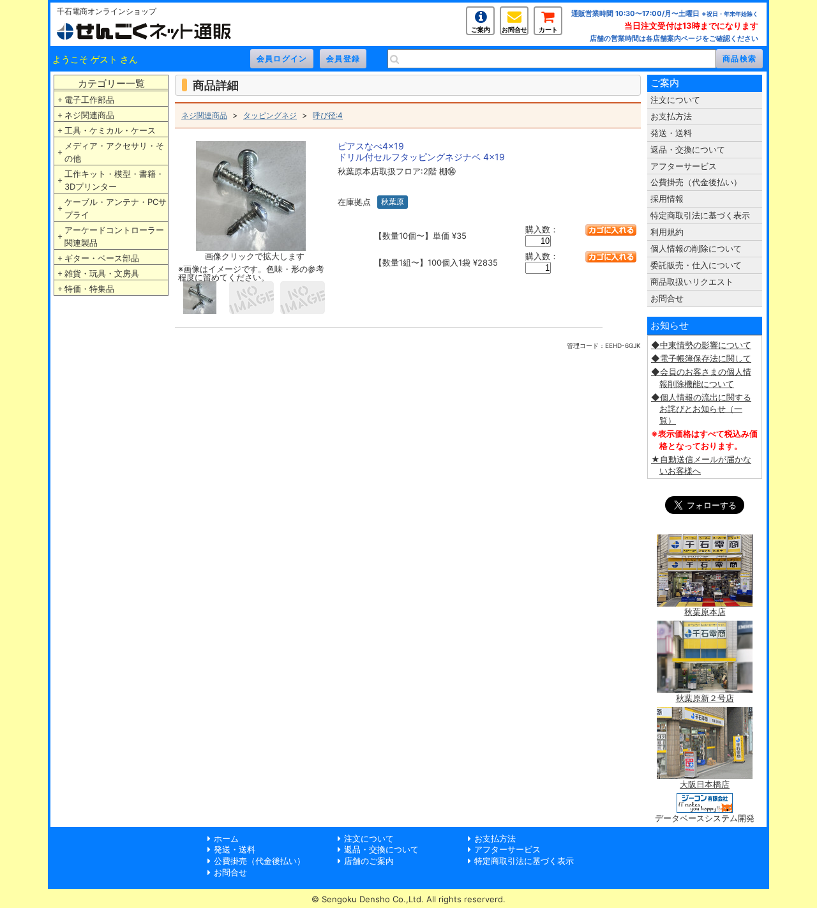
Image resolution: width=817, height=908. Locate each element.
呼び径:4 (328, 115)
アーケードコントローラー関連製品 (114, 236)
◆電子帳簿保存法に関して (701, 358)
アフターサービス (683, 166)
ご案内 (480, 29)
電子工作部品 (89, 100)
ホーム (226, 838)
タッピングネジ (270, 115)
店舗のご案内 (369, 861)
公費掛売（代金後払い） (696, 182)
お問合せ (514, 29)
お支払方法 (671, 116)
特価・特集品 (89, 289)
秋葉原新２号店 (705, 698)
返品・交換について (687, 149)
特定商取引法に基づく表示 (700, 215)
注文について (675, 100)
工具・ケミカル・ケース (110, 130)
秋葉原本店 (705, 612)
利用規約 (667, 232)
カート (548, 29)
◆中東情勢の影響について (701, 345)
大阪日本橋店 (705, 784)
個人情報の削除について (696, 248)
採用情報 (667, 198)
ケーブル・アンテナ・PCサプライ (115, 208)
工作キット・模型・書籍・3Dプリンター (114, 180)
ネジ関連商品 (89, 115)
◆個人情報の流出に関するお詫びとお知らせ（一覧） (701, 408)
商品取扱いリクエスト (691, 281)
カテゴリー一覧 (111, 83)
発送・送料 (671, 133)
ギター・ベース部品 (101, 258)
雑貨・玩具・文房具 (101, 273)
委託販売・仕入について (696, 265)
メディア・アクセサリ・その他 (114, 151)
